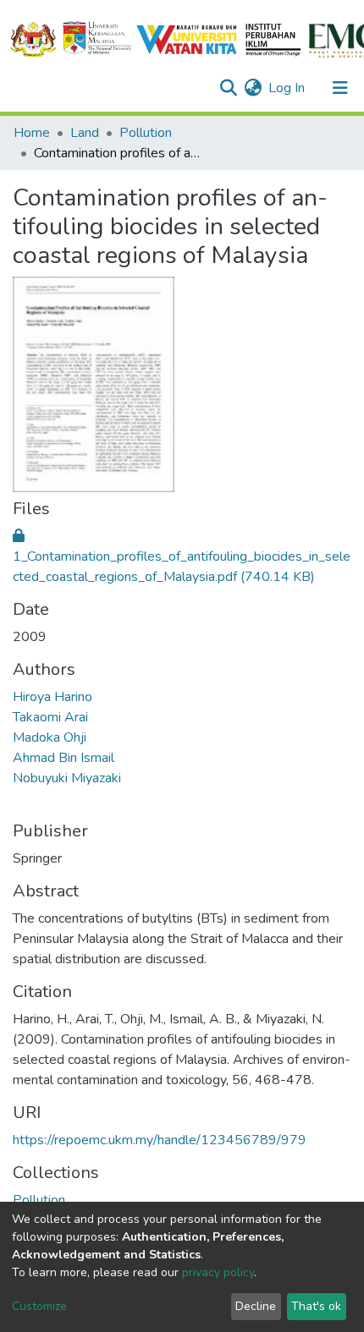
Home (32, 132)
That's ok (316, 1306)
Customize (39, 1306)
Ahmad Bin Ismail (63, 757)
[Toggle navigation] (340, 88)
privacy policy (218, 1272)
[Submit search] (228, 88)
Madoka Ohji (49, 737)
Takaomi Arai (50, 717)
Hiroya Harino (52, 697)
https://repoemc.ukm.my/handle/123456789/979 (159, 1140)
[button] (252, 88)
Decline (255, 1306)
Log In (287, 88)
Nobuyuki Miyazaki (67, 778)
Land (84, 132)
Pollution (145, 132)
